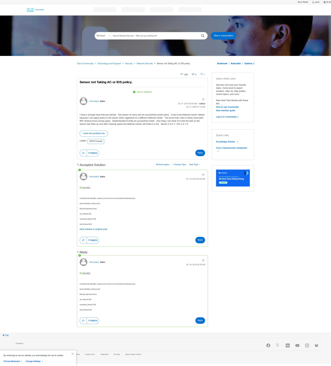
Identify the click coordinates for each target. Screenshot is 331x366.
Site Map (117, 354)
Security (129, 64)
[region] (38, 358)
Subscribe (236, 64)
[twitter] (278, 345)
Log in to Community (226, 116)
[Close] (72, 354)
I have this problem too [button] (94, 133)
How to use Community (227, 107)
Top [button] (7, 335)
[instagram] (307, 345)
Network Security (145, 64)
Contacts (19, 343)
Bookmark (222, 64)
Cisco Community (85, 64)
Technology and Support (109, 64)
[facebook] (268, 345)
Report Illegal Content (133, 354)
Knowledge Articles (226, 141)
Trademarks (104, 354)
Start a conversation (223, 36)
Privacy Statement (12, 361)
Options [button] (248, 64)
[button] (83, 153)
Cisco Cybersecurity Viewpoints (231, 148)
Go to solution (144, 92)
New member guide (225, 110)
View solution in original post (93, 229)
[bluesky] (316, 344)
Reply (200, 153)
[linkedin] (288, 345)
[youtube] (297, 345)
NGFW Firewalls (95, 141)
